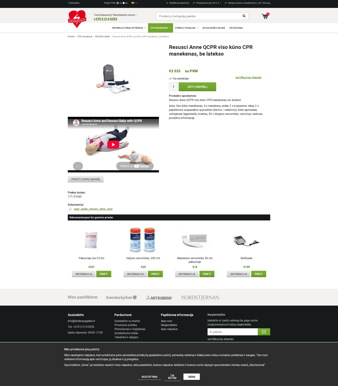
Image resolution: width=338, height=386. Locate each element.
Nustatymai (149, 376)
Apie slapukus (169, 329)
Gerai (191, 376)
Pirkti (104, 274)
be (126, 3)
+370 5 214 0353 (83, 326)
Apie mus (166, 321)
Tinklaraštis (74, 3)
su (120, 3)
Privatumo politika (125, 325)
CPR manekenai (159, 28)
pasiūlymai (236, 28)
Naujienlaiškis (169, 325)
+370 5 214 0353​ (105, 19)
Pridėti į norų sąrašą (85, 179)
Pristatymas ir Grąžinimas (129, 329)
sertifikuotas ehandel (248, 77)
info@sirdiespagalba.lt (81, 321)
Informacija (84, 274)
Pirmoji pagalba (185, 28)
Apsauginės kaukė (213, 28)
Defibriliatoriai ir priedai (127, 28)
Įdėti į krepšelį (197, 87)
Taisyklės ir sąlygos (126, 337)
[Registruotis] (264, 331)
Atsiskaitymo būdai (126, 333)
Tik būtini (172, 376)
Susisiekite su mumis (127, 321)
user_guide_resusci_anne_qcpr (93, 209)
